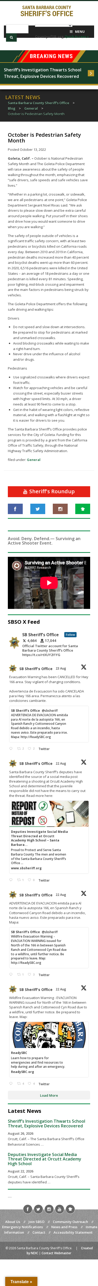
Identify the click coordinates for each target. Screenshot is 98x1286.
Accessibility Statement (73, 1232)
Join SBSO (36, 1221)
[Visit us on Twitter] (37, 509)
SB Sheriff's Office (36, 668)
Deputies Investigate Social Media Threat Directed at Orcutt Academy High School (44, 1159)
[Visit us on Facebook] (15, 509)
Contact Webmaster (56, 1253)
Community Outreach (70, 1221)
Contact (38, 1232)
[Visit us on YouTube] (59, 1209)
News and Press (64, 1227)
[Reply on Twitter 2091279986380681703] (12, 1084)
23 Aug (61, 668)
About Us (12, 1221)
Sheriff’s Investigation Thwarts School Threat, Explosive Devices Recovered (43, 73)
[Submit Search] (11, 37)
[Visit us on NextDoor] (82, 509)
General (34, 459)
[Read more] (91, 73)
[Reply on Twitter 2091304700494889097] (12, 880)
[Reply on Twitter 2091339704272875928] (12, 749)
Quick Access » (77, 36)
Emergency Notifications (22, 1227)
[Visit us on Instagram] (60, 509)
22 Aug (61, 763)
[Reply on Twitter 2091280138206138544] (12, 975)
